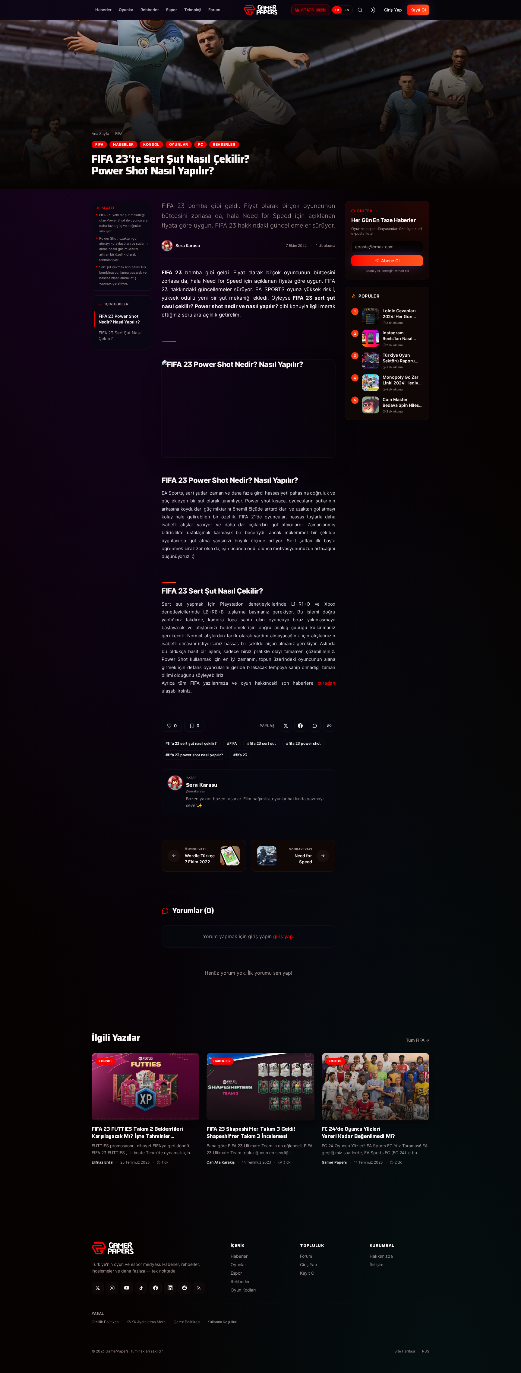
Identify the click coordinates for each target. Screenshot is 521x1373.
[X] (98, 1288)
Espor (171, 9)
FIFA (118, 133)
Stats (313, 10)
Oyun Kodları (243, 1289)
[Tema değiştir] (373, 10)
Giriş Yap (393, 9)
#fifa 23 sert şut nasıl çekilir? (191, 743)
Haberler (103, 9)
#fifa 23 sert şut (261, 743)
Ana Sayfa (100, 133)
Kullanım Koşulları (222, 1322)
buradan (326, 683)
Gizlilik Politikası (105, 1322)
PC (200, 144)
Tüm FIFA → (417, 1040)
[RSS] (199, 1288)
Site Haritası (404, 1351)
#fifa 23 (240, 755)
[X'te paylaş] (286, 726)
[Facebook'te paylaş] (300, 726)
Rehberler (150, 9)
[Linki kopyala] (329, 726)
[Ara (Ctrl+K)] (360, 10)
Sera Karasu (201, 785)
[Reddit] (184, 1288)
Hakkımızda (381, 1256)
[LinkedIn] (170, 1288)
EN (347, 10)
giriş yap (283, 936)
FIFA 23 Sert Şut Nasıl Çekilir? (120, 335)
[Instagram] (112, 1288)
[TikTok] (141, 1288)
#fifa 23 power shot (303, 743)
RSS (425, 1351)
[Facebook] (156, 1288)
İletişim (376, 1264)
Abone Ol (390, 260)
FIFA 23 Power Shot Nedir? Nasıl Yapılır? (119, 319)
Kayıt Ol (418, 9)
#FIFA (232, 743)
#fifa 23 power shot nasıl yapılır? (194, 755)
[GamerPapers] (260, 10)
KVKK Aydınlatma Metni (146, 1322)
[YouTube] (127, 1288)
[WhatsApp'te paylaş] (315, 726)
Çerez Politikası (187, 1322)
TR (337, 10)
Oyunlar (126, 9)
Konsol (151, 144)
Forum (214, 9)
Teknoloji (192, 9)
